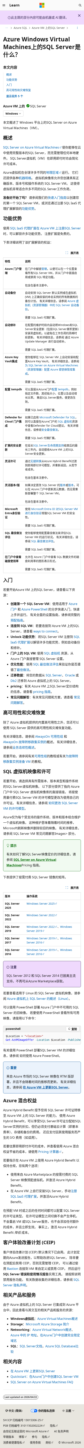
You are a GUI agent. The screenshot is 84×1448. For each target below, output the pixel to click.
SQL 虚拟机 (65, 421)
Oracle (70, 675)
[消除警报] (79, 15)
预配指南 (17, 620)
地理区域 (52, 172)
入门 (9, 85)
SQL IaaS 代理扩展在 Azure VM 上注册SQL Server (45, 228)
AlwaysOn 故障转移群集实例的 (25, 742)
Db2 (14, 681)
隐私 (52, 1425)
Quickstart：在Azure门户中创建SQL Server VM (45, 1376)
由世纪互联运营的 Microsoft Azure (24, 1431)
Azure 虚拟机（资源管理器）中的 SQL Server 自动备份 (52, 305)
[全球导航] (4, 5)
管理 (44, 269)
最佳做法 (23, 670)
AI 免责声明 (61, 1431)
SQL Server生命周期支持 (48, 445)
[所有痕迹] (6, 28)
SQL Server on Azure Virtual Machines (31, 147)
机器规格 (25, 178)
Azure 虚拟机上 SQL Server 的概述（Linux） (38, 998)
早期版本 (8, 1437)
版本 (62, 485)
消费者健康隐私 (12, 1442)
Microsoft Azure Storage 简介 (47, 1324)
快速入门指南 (57, 197)
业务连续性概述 (23, 747)
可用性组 (40, 756)
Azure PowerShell (34, 609)
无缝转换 (35, 461)
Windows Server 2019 (41, 938)
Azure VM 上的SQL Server (48, 28)
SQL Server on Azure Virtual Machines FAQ (42, 1382)
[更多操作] (77, 28)
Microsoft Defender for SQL (57, 417)
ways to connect (45, 631)
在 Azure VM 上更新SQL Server (45, 1087)
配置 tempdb (60, 389)
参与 (34, 1437)
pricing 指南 (42, 692)
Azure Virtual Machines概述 (57, 1319)
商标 (48, 1442)
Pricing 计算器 (48, 1152)
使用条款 (35, 1442)
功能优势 (11, 79)
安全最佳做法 (49, 430)
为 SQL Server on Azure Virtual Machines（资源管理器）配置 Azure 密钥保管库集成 (51, 369)
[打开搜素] (80, 5)
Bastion (12, 1268)
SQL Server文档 (31, 1346)
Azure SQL (20, 28)
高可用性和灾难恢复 (18, 90)
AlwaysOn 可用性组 (49, 736)
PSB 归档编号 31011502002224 (22, 1425)
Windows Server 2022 (41, 915)
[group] (42, 1038)
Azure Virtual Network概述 (51, 1330)
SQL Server (54, 675)
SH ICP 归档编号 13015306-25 (22, 1420)
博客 (21, 1437)
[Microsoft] (42, 5)
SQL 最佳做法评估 (42, 541)
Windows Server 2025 (41, 903)
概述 (9, 74)
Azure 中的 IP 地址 (24, 1335)
